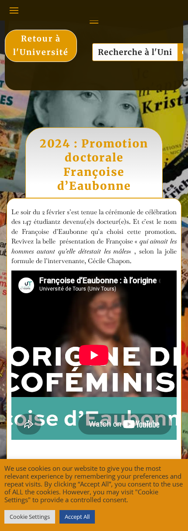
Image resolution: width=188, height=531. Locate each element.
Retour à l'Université (41, 45)
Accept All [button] (77, 517)
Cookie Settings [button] (30, 517)
